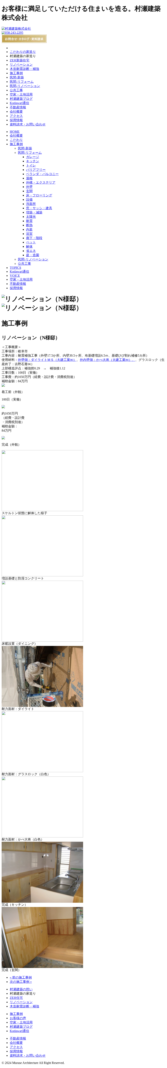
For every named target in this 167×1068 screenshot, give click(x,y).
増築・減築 (34, 212)
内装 (29, 229)
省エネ (31, 251)
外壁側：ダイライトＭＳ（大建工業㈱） (47, 359)
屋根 (29, 178)
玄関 (29, 191)
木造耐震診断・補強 (24, 69)
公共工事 (16, 90)
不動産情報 (18, 107)
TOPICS (15, 267)
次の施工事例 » (21, 981)
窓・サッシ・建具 (39, 208)
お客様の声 (18, 1018)
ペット (31, 242)
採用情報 (16, 120)
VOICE (15, 275)
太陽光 (31, 216)
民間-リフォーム (22, 81)
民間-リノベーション (25, 86)
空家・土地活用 (21, 94)
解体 (29, 246)
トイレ (31, 165)
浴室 (29, 233)
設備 (29, 199)
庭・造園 (32, 255)
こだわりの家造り (23, 51)
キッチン (32, 161)
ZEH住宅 (16, 997)
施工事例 (16, 73)
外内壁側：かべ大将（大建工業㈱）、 (107, 359)
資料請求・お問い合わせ (28, 124)
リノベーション (21, 64)
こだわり (16, 140)
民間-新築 (17, 77)
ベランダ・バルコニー (42, 174)
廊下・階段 (34, 238)
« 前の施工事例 (21, 977)
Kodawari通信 (19, 103)
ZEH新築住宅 (19, 60)
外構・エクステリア (40, 182)
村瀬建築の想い (21, 989)
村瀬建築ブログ (21, 98)
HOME (15, 131)
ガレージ (32, 157)
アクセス (16, 116)
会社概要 (16, 111)
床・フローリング (39, 195)
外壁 (29, 186)
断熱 (29, 225)
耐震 (29, 221)
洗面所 (31, 204)
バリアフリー (36, 169)
